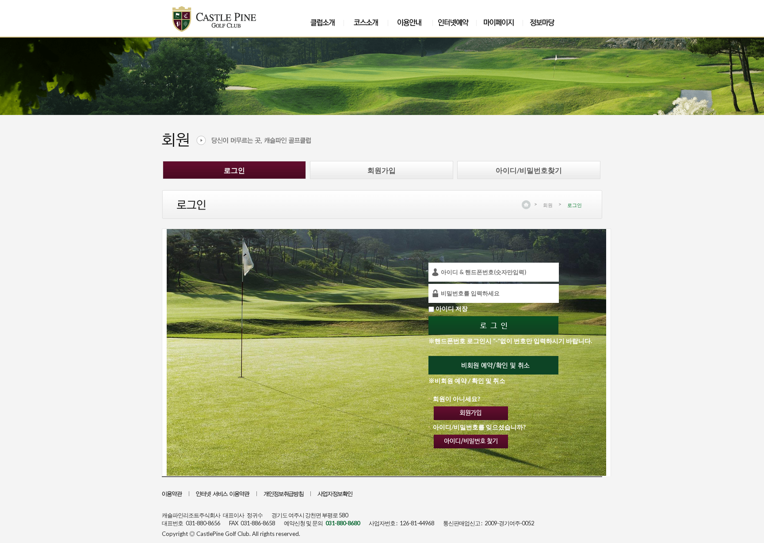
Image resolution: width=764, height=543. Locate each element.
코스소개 (366, 23)
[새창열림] (334, 494)
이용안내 (410, 23)
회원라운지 (501, 23)
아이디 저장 (451, 308)
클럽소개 (322, 23)
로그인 (234, 170)
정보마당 (544, 23)
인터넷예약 (454, 23)
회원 (548, 205)
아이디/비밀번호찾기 (529, 170)
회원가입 (381, 170)
